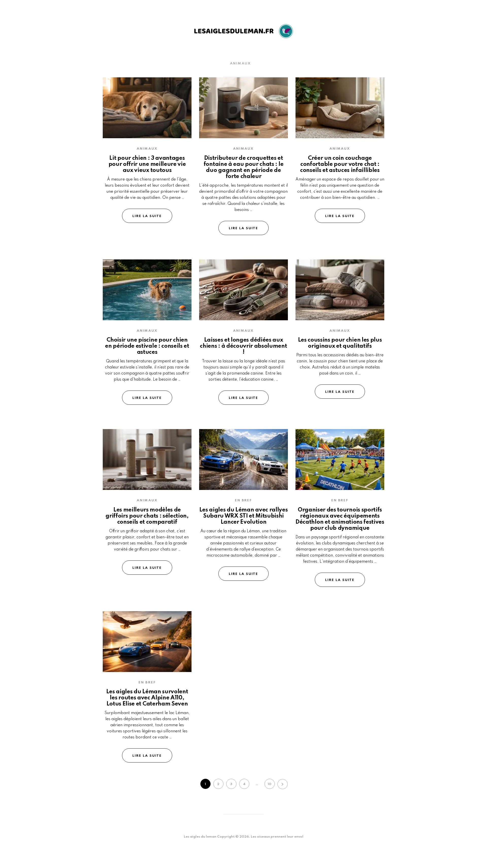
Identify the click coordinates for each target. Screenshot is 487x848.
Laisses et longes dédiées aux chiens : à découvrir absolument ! (243, 346)
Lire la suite (147, 216)
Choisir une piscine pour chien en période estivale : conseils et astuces (147, 346)
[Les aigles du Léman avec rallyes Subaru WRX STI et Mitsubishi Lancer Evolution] (243, 459)
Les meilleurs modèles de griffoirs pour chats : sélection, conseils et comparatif (147, 516)
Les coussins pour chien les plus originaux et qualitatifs (340, 343)
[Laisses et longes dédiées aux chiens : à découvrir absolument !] (243, 289)
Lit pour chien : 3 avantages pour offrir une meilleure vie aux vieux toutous (147, 164)
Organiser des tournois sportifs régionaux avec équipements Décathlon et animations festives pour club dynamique (339, 519)
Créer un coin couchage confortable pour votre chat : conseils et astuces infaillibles (340, 164)
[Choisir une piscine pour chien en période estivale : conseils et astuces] (147, 289)
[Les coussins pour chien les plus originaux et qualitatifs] (339, 289)
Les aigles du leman (200, 836)
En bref (243, 500)
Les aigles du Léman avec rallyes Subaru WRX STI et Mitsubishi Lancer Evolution (243, 516)
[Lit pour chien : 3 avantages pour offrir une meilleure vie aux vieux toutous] (147, 107)
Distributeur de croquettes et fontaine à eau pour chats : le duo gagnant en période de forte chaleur (243, 167)
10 (269, 784)
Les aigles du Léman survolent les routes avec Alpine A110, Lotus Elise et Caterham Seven (147, 698)
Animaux (240, 63)
